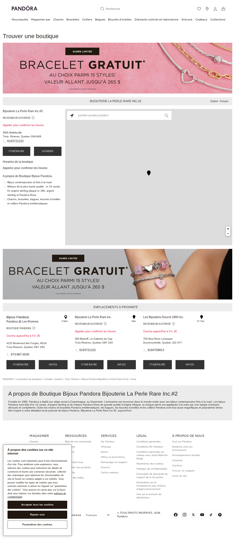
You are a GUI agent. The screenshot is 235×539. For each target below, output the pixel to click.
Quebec (59, 379)
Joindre (48, 151)
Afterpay (106, 446)
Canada (48, 379)
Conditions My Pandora (149, 446)
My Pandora (107, 441)
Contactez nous (74, 462)
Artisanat (177, 460)
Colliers (87, 19)
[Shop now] (117, 67)
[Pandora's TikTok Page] (211, 514)
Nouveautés (20, 19)
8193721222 (15, 141)
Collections (217, 19)
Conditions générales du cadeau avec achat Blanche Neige (152, 455)
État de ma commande (78, 441)
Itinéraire (17, 151)
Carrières (177, 465)
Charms (58, 19)
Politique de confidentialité (151, 468)
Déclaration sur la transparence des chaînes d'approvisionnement (151, 485)
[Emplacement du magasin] (207, 9)
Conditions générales (148, 441)
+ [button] (228, 229)
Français (224, 101)
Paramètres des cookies (37, 524)
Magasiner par (40, 19)
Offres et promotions (113, 457)
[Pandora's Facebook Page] (175, 514)
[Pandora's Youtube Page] (202, 514)
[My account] (215, 9)
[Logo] (24, 7)
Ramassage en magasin (114, 462)
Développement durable (186, 455)
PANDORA (8, 379)
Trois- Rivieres (72, 379)
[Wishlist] (199, 9)
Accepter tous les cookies (37, 504)
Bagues (100, 19)
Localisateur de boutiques (29, 379)
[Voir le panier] (223, 9)
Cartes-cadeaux (110, 472)
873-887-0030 (20, 354)
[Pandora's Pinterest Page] (219, 514)
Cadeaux (201, 19)
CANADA (75, 515)
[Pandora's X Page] (193, 514)
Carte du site (179, 475)
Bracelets (72, 19)
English (214, 101)
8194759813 (156, 350)
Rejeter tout (37, 514)
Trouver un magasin (183, 470)
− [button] (228, 233)
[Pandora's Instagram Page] (184, 514)
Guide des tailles (74, 477)
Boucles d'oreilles (120, 19)
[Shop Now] (117, 274)
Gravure (186, 19)
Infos (53, 364)
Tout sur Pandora (181, 441)
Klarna (104, 451)
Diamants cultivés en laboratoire (156, 19)
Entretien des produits (78, 467)
